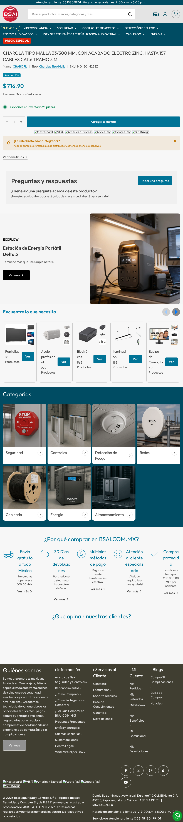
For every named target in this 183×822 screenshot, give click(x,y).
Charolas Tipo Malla (52, 66)
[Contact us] (177, 816)
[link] (30, 327)
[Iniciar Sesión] (165, 14)
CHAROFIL (20, 66)
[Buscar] (130, 14)
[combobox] (81, 14)
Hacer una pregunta (154, 181)
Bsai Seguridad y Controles (32, 797)
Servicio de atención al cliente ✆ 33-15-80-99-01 (126, 818)
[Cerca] (175, 141)
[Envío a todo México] (156, 14)
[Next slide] (176, 312)
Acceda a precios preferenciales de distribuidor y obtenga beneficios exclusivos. (58, 145)
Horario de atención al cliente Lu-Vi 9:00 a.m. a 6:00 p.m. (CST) (135, 811)
